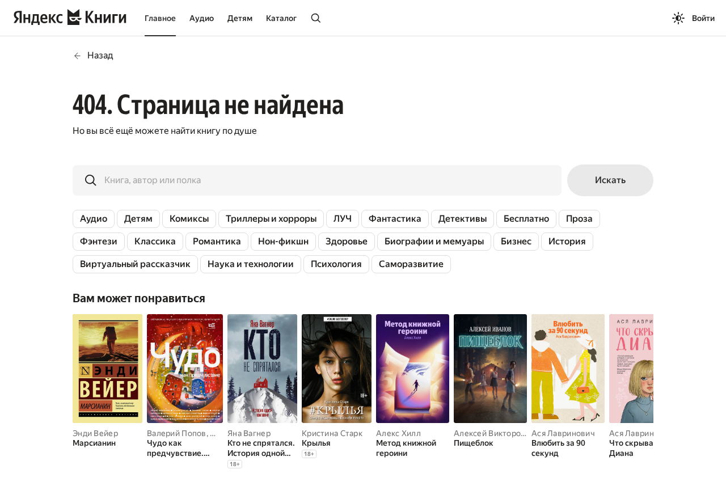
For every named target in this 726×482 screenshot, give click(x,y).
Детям (239, 18)
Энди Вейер (95, 433)
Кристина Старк (332, 433)
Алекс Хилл (398, 433)
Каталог (281, 18)
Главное (160, 18)
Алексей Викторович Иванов (509, 433)
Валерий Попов (176, 433)
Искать (610, 180)
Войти (703, 18)
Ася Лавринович (563, 433)
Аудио (201, 18)
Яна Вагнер (249, 433)
